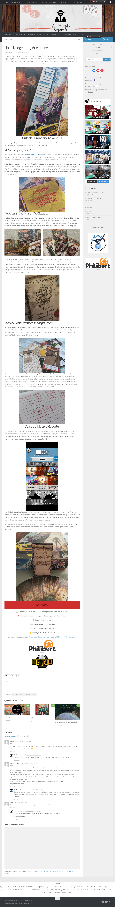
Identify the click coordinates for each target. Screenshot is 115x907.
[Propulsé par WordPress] (17, 903)
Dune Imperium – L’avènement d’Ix (66, 722)
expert (51, 887)
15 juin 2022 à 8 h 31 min (21, 802)
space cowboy (28, 694)
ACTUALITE (6, 2)
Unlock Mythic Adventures (34, 155)
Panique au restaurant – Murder (96, 192)
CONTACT (80, 2)
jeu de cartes (78, 887)
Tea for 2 (32, 718)
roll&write (96, 889)
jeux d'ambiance (111, 887)
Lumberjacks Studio (77, 889)
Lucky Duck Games (65, 889)
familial (56, 886)
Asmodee (21, 886)
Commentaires (12, 736)
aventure (29, 887)
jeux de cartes (17, 890)
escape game (15, 694)
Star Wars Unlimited (32, 2)
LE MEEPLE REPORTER (68, 2)
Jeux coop (103, 886)
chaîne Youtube (91, 86)
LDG (56, 889)
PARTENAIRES (53, 2)
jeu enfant (86, 887)
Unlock (34, 694)
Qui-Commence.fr (70, 637)
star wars (52, 892)
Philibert (59, 637)
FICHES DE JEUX (17, 2)
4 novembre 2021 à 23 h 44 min (34, 789)
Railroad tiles (8, 718)
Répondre (12, 751)
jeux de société (43, 889)
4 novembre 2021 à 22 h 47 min (30, 763)
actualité (12, 886)
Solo (10, 39)
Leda (88, 205)
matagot (85, 889)
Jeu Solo (21, 694)
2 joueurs (3, 887)
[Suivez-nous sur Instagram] (109, 39)
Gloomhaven (67, 887)
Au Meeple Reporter (13, 52)
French (91, 36)
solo (102, 889)
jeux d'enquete (7, 889)
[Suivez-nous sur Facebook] (104, 39)
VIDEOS (44, 2)
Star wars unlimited (61, 892)
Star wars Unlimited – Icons (94, 217)
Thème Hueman (28, 903)
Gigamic (62, 887)
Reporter (89, 211)
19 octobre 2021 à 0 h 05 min (33, 755)
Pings (25, 736)
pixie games (91, 889)
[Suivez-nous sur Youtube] (106, 39)
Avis (5, 39)
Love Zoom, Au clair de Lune (95, 198)
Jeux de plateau (35, 889)
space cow (107, 889)
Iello (72, 887)
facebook (91, 80)
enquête (40, 887)
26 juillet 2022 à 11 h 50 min (33, 811)
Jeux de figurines (26, 889)
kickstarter (50, 890)
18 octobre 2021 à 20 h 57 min (23, 741)
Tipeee (104, 90)
